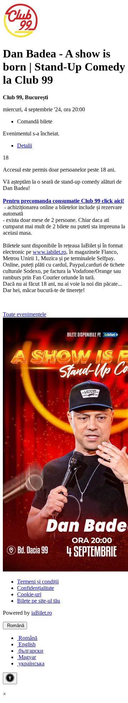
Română (15, 625)
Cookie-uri (29, 594)
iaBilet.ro (41, 613)
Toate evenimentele (24, 314)
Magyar (26, 657)
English (26, 644)
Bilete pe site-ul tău (38, 601)
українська (30, 663)
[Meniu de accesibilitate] (10, 678)
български (30, 651)
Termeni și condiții (38, 582)
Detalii (24, 146)
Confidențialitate (35, 588)
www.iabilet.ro (49, 252)
